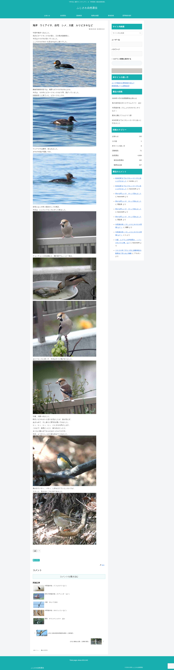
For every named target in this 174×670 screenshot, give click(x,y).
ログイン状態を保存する (122, 59)
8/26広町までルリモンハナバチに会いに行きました (126, 121)
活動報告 (127, 151)
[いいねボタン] (35, 550)
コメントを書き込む (69, 576)
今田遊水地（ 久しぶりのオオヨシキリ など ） (126, 109)
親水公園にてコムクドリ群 (122, 115)
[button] (140, 33)
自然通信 (37, 560)
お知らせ (127, 136)
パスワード (116, 49)
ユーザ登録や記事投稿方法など (123, 83)
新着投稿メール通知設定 (121, 86)
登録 (127, 71)
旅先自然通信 (128, 160)
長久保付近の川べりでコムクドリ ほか (126, 103)
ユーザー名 (116, 40)
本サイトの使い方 (127, 146)
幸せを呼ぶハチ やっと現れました (128, 193)
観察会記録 (128, 165)
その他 (127, 141)
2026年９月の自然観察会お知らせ (124, 98)
